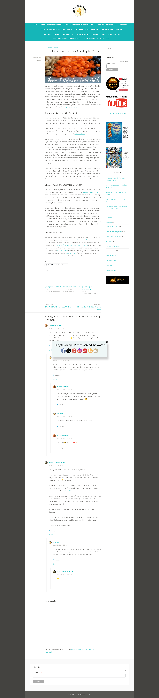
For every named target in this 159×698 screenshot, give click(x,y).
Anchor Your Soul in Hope (112, 29)
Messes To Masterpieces (57, 463)
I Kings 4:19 (68, 491)
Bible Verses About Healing (87, 34)
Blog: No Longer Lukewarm (51, 25)
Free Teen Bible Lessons (107, 25)
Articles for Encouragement (114, 232)
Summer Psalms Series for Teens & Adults (56, 29)
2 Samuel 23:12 (80, 134)
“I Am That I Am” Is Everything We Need (58, 306)
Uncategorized (110, 270)
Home (36, 25)
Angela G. (38, 60)
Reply (55, 379)
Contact (123, 25)
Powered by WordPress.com (79, 695)
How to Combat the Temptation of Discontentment (87, 288)
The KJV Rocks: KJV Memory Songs (96, 39)
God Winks (109, 241)
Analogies (109, 222)
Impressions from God (112, 246)
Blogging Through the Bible (87, 29)
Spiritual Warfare (111, 260)
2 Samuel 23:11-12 (71, 107)
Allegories (109, 217)
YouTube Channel (62, 250)
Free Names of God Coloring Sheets (66, 39)
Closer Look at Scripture (113, 236)
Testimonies (109, 265)
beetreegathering (55, 326)
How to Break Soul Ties (111, 34)
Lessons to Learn (111, 251)
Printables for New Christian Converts (58, 34)
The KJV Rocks (71, 253)
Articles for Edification (112, 227)
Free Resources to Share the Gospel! (80, 25)
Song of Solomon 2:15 (90, 192)
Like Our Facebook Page (117, 113)
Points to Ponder (51, 48)
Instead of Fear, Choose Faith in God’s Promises (72, 245)
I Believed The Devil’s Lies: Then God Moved (89, 307)
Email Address (111, 63)
